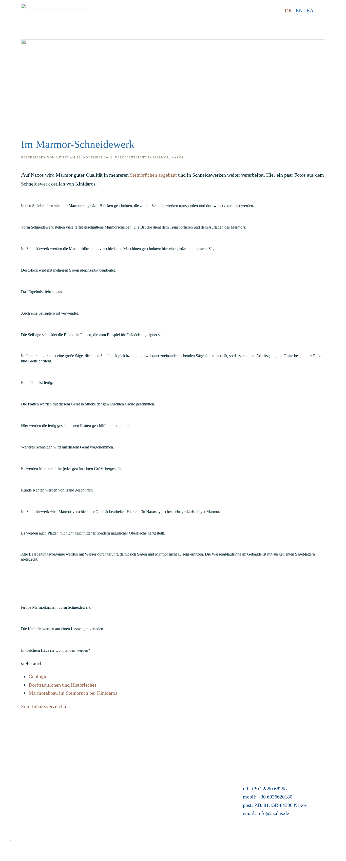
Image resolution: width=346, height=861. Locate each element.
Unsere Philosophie (30, 804)
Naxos (177, 157)
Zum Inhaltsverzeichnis (45, 706)
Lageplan (134, 771)
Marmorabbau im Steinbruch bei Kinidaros (73, 693)
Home (16, 755)
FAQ (15, 771)
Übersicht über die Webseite (39, 812)
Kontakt (18, 763)
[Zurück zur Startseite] (56, 11)
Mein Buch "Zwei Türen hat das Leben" (165, 796)
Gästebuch (135, 788)
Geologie (38, 676)
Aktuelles (134, 755)
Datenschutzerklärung (32, 788)
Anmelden (135, 804)
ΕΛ (310, 11)
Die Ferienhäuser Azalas (150, 763)
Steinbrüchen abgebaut (153, 175)
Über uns (19, 796)
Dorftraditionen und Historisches (63, 685)
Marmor (161, 157)
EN (299, 11)
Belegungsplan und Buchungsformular (164, 780)
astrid (62, 157)
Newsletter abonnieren (33, 821)
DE (288, 11)
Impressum (21, 780)
